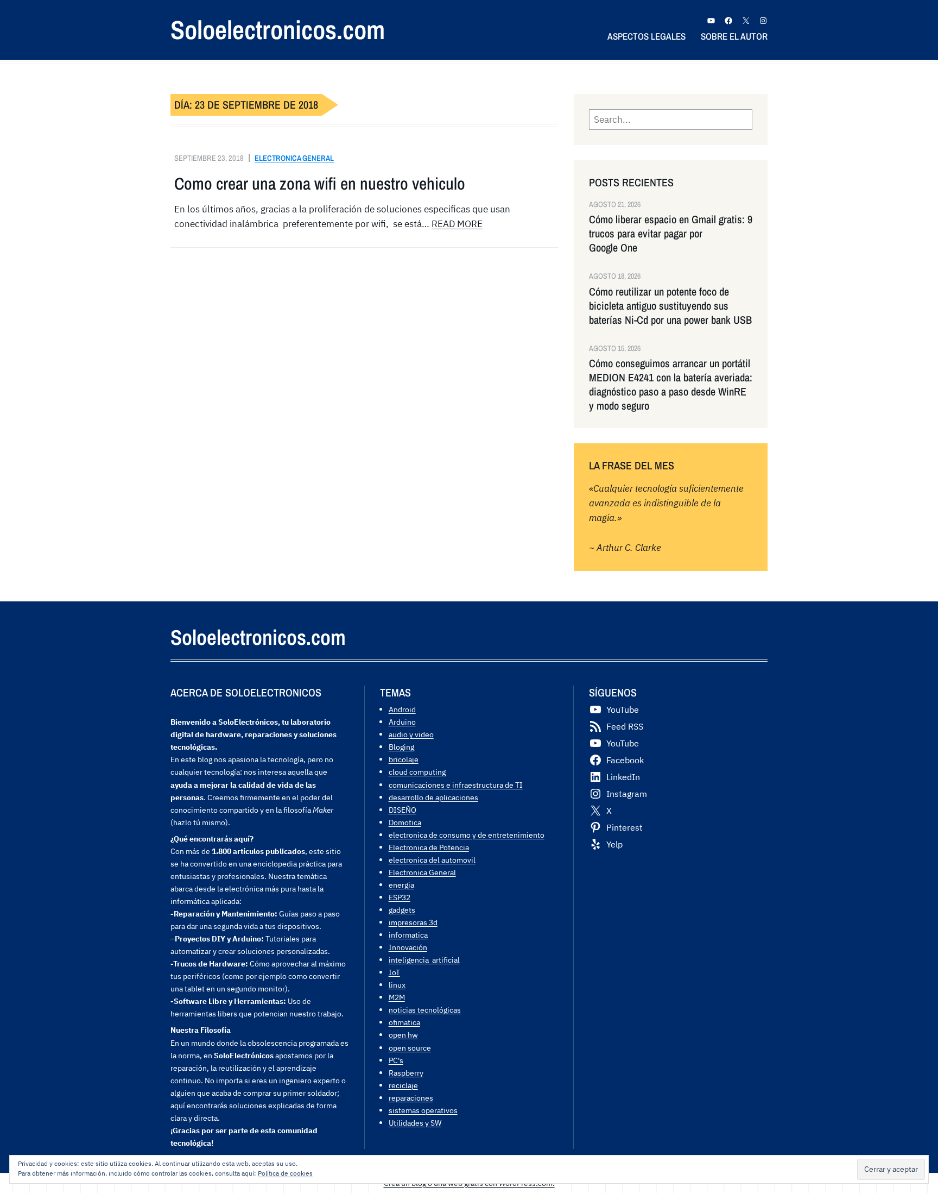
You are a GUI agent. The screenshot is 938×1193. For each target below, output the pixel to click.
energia (401, 885)
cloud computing (417, 772)
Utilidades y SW (415, 1122)
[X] (745, 20)
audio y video (411, 734)
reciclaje (403, 1085)
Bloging (401, 747)
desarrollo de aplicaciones (433, 797)
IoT (394, 972)
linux (397, 984)
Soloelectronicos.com (277, 29)
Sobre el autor (734, 36)
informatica (408, 935)
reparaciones (411, 1097)
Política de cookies (285, 1173)
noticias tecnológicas (425, 1009)
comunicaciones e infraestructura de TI (456, 785)
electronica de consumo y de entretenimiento (466, 835)
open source (410, 1048)
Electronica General (294, 158)
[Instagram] (763, 20)
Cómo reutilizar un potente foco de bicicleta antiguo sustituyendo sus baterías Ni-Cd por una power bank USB (670, 306)
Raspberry (406, 1073)
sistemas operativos (423, 1110)
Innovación (408, 947)
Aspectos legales (646, 36)
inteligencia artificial (424, 960)
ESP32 (399, 897)
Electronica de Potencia (429, 847)
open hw (403, 1034)
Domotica (405, 822)
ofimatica (404, 1022)
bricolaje (404, 759)
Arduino (402, 722)
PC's (396, 1060)
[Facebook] (728, 20)
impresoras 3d (413, 922)
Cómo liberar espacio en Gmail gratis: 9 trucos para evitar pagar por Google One (670, 233)
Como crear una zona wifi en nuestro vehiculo (319, 183)
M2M (397, 997)
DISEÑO (402, 810)
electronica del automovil (432, 860)
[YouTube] (711, 20)
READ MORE (457, 224)
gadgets (402, 910)
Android (402, 709)
